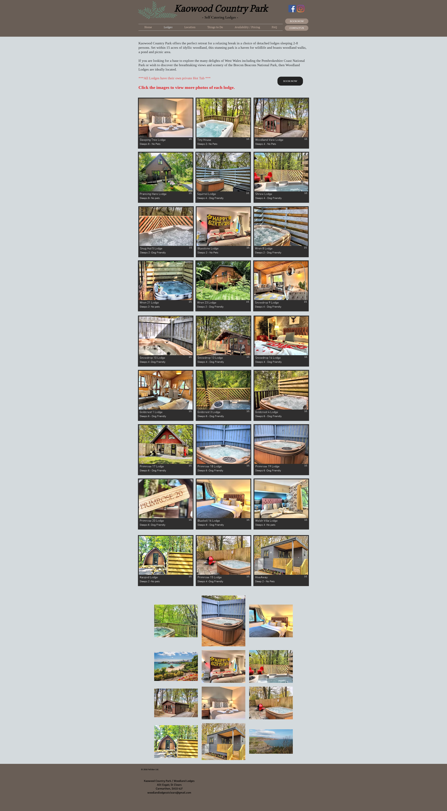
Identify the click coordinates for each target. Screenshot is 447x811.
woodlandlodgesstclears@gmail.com (169, 792)
